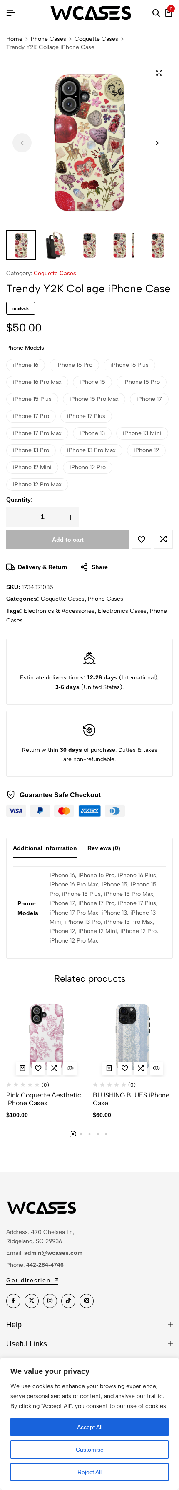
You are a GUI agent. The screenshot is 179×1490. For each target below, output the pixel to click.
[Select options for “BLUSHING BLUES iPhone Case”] (109, 1068)
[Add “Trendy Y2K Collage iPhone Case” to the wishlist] (141, 539)
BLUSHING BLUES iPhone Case (131, 1099)
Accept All (89, 1427)
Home (14, 39)
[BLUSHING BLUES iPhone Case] (133, 1037)
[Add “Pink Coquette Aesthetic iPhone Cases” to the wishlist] (38, 1068)
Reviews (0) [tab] (103, 848)
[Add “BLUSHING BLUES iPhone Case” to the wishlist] (125, 1068)
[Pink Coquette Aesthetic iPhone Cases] (46, 1037)
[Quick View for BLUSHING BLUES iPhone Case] (156, 1068)
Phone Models (25, 347)
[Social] (13, 1301)
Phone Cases (48, 39)
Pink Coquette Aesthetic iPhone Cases (43, 1099)
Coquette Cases (96, 39)
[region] (89, 1424)
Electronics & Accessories (59, 610)
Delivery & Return (42, 567)
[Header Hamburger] (10, 13)
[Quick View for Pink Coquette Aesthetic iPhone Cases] (70, 1068)
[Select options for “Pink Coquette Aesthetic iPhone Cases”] (22, 1068)
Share (100, 567)
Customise (90, 1449)
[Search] (156, 13)
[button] (157, 142)
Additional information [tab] (45, 848)
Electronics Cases (122, 610)
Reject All (89, 1472)
